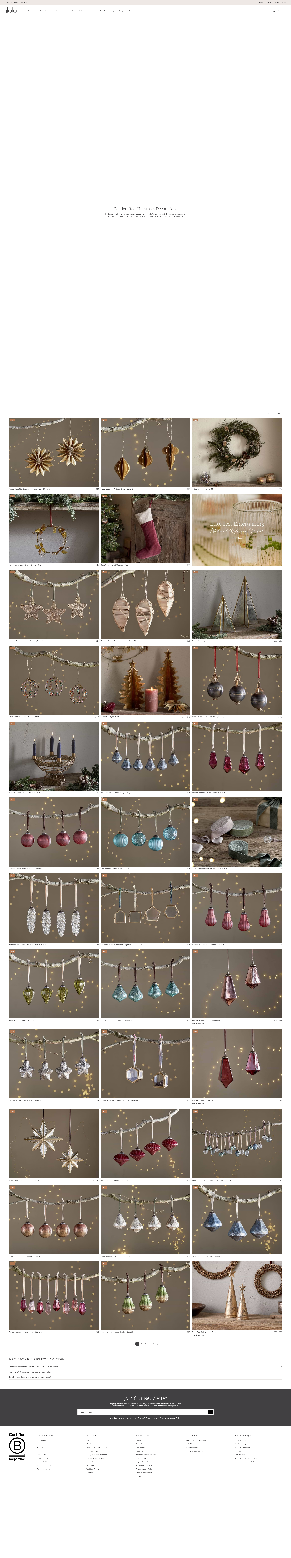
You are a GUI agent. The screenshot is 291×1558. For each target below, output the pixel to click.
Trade (284, 2)
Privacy (163, 1418)
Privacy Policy (240, 1440)
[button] (279, 413)
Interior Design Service (95, 1458)
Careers (139, 1479)
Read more (179, 216)
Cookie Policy (240, 1444)
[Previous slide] (12, 452)
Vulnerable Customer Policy (246, 1458)
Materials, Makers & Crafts (146, 1454)
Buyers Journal (142, 1462)
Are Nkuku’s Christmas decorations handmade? (30, 1371)
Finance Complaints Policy (245, 1462)
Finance (89, 1472)
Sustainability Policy (144, 1465)
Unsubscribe (240, 1454)
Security (238, 1451)
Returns (40, 1447)
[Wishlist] (273, 10)
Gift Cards (90, 1465)
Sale (88, 1440)
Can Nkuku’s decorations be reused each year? (30, 1377)
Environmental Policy (144, 1469)
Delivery (40, 1444)
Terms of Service (43, 1458)
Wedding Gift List (93, 1469)
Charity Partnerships (144, 1472)
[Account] (278, 10)
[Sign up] (210, 1412)
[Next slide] (95, 452)
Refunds (40, 1451)
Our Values (140, 1447)
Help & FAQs (41, 1440)
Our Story (139, 1440)
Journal (261, 2)
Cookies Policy (174, 1418)
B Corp (138, 1476)
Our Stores (90, 1444)
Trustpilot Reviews (44, 1469)
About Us (139, 1444)
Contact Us (41, 1454)
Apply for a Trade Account (196, 1440)
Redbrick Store (92, 1451)
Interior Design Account (195, 1451)
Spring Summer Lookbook (96, 1454)
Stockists (90, 1462)
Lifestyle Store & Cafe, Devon (97, 1447)
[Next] (158, 1344)
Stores (276, 2)
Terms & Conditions (146, 1418)
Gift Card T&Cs (42, 1462)
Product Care (141, 1458)
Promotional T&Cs (44, 1465)
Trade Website (191, 1444)
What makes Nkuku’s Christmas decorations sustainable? (34, 1366)
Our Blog (139, 1451)
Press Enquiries (192, 1447)
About (269, 2)
